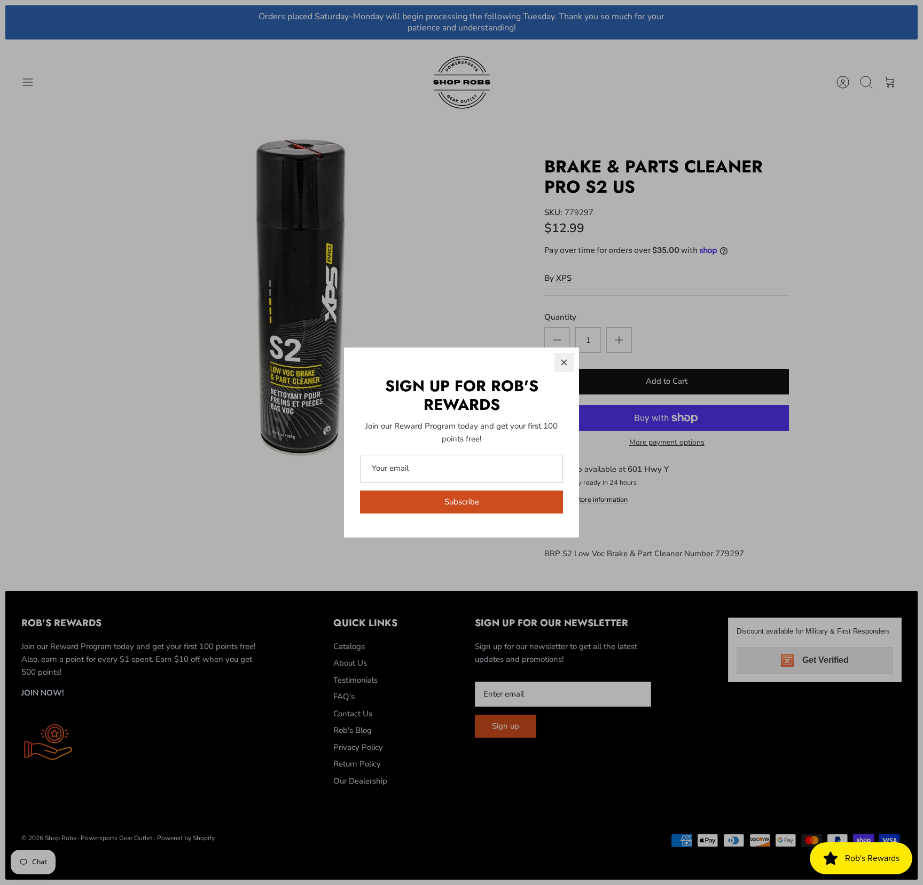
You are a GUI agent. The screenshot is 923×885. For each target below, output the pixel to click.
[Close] (564, 362)
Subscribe (461, 501)
